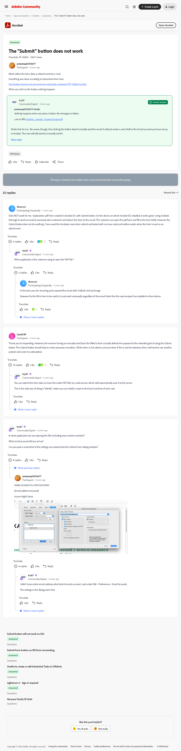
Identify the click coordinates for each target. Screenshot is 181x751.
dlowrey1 (21, 206)
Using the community (58, 746)
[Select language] (134, 7)
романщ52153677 (26, 63)
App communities (21, 15)
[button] (6, 7)
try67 (21, 100)
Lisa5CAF (21, 334)
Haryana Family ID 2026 (19, 699)
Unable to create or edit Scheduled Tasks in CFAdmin (34, 666)
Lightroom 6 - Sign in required (22, 682)
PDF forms (14, 153)
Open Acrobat (166, 25)
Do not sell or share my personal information (133, 746)
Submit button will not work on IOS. (26, 633)
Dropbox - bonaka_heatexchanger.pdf (44, 119)
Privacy (87, 746)
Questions (47, 15)
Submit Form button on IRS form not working (30, 650)
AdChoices (163, 746)
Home (8, 15)
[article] (90, 224)
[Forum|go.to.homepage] (25, 7)
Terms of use (76, 746)
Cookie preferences (102, 746)
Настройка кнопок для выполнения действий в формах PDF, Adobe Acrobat (48, 84)
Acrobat (36, 15)
